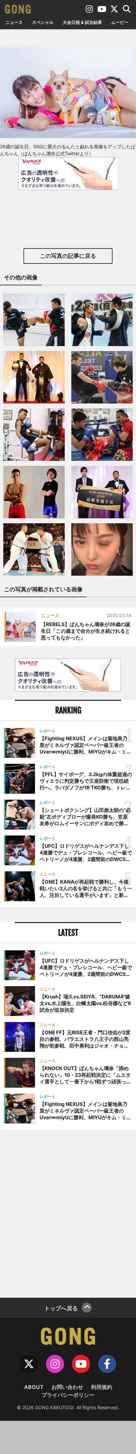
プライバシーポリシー (68, 1395)
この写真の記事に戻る (68, 256)
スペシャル (42, 22)
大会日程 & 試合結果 (82, 22)
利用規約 (101, 1387)
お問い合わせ (67, 1387)
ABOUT (34, 1387)
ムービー (119, 22)
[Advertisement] (68, 1212)
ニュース (14, 22)
